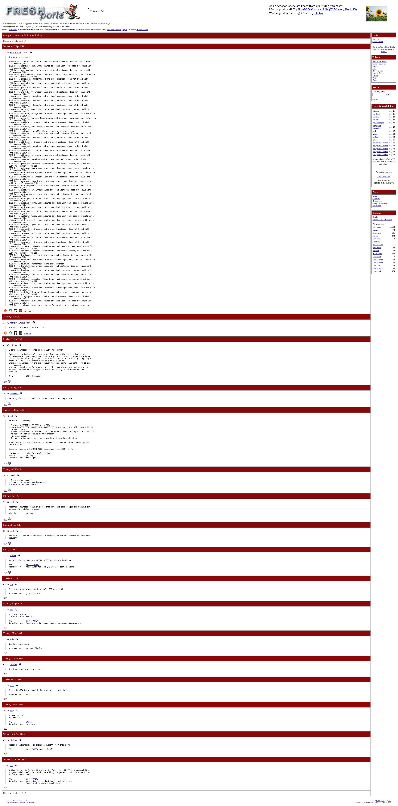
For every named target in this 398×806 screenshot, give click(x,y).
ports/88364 (32, 749)
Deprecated (377, 233)
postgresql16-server (380, 149)
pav (11, 610)
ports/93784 (32, 621)
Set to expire (377, 254)
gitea (374, 140)
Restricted (376, 242)
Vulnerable (377, 248)
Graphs (375, 217)
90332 (29, 722)
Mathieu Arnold (17, 323)
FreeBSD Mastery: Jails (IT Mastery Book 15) (327, 9)
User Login (377, 39)
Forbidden (377, 239)
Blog (374, 78)
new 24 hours (378, 259)
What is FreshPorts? (380, 61)
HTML (378, 801)
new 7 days (377, 265)
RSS (389, 801)
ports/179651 (32, 565)
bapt (12, 502)
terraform (376, 114)
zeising (13, 345)
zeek (374, 131)
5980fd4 (27, 311)
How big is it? (378, 71)
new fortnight (378, 268)
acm (11, 584)
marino (13, 556)
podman (376, 137)
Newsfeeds (377, 206)
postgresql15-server (380, 146)
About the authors (379, 64)
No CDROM (378, 245)
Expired (376, 251)
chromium (376, 117)
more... (375, 99)
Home (375, 196)
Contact (375, 80)
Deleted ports (377, 201)
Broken (375, 230)
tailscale (376, 111)
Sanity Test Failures (380, 203)
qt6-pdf (375, 120)
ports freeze (13, 30)
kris (12, 639)
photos (319, 13)
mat (11, 416)
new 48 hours (378, 262)
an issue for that (142, 30)
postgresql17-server (380, 152)
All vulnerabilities (383, 176)
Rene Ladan (15, 52)
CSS (383, 801)
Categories (376, 199)
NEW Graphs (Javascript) (382, 219)
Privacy (375, 75)
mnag (12, 685)
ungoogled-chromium (377, 127)
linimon (13, 665)
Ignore (375, 236)
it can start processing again (117, 30)
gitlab (375, 134)
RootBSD (384, 52)
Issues (375, 66)
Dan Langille (375, 802)
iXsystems (388, 49)
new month (377, 271)
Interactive (377, 256)
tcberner (14, 394)
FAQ (374, 68)
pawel (12, 475)
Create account (378, 42)
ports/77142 (32, 779)
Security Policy (378, 73)
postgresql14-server (380, 143)
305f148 (27, 334)
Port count (377, 227)
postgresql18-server (380, 155)
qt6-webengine (378, 123)
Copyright (358, 802)
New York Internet (378, 49)
